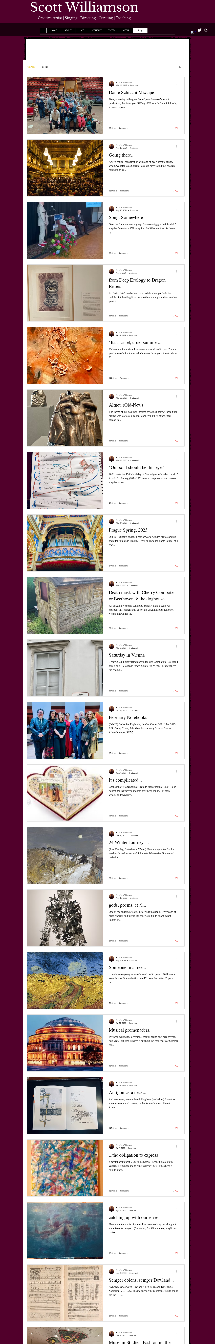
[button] (180, 67)
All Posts (31, 67)
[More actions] (178, 84)
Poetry (45, 67)
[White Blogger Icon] (206, 30)
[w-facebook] (193, 33)
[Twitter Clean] (199, 30)
